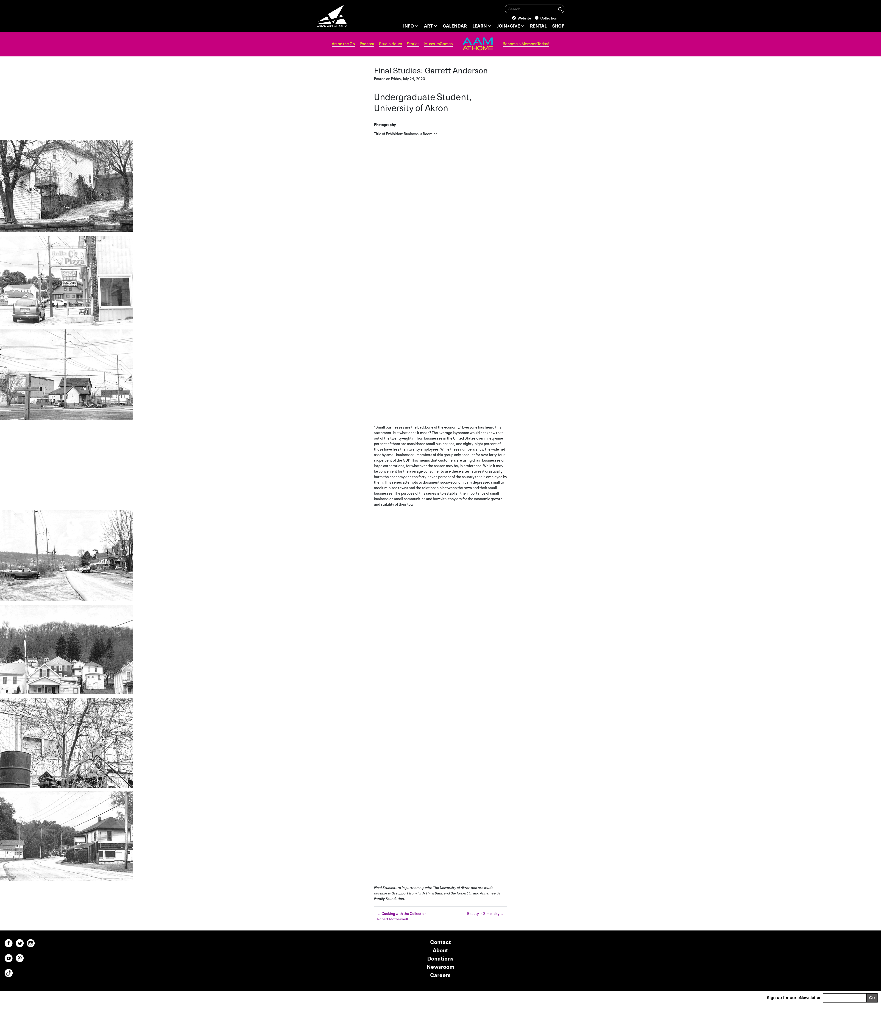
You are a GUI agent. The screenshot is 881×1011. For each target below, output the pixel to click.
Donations (440, 958)
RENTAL (538, 25)
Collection (548, 17)
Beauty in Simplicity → (485, 913)
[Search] (560, 8)
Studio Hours (390, 43)
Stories (413, 43)
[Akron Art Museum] (344, 18)
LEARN (479, 25)
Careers (440, 974)
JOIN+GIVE (508, 25)
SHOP (558, 25)
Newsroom (440, 966)
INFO (408, 25)
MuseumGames (438, 43)
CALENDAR (455, 25)
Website (524, 17)
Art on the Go (343, 43)
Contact (440, 941)
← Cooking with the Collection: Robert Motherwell (402, 915)
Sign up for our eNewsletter (794, 997)
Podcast (367, 43)
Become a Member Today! (526, 43)
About (440, 950)
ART (428, 25)
